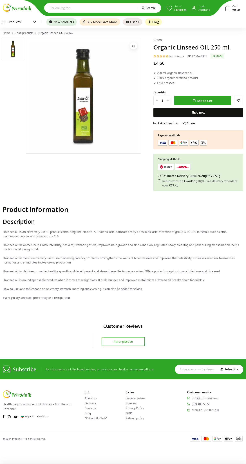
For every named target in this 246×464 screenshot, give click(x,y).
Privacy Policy (135, 408)
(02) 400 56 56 (201, 404)
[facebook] (4, 416)
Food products (24, 32)
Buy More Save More (102, 22)
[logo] (17, 8)
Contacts (90, 408)
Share (191, 123)
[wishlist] (238, 100)
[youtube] (15, 416)
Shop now (198, 112)
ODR (129, 413)
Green (157, 40)
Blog (155, 22)
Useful (134, 22)
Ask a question (168, 123)
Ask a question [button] (123, 341)
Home (6, 32)
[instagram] (9, 416)
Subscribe (231, 369)
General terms (135, 398)
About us (91, 398)
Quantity (159, 92)
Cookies (131, 403)
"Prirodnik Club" (96, 418)
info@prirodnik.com (205, 398)
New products (63, 22)
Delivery (90, 403)
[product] (133, 45)
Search (150, 8)
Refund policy (135, 418)
